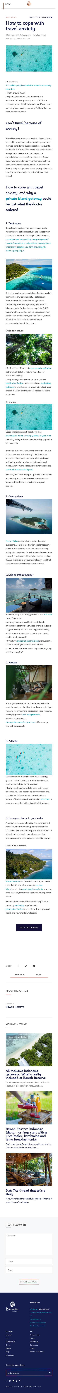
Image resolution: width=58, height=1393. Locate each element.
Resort (11, 1037)
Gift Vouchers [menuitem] (35, 1335)
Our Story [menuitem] (9, 1331)
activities (45, 799)
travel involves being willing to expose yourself (27, 239)
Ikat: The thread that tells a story (25, 1192)
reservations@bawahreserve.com (41, 1314)
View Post (28, 1052)
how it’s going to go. (15, 250)
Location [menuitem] (9, 1335)
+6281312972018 (43, 1309)
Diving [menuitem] (8, 1345)
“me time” (47, 614)
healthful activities (14, 383)
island (8, 889)
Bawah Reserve (23, 38)
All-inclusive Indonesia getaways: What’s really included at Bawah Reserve (26, 1074)
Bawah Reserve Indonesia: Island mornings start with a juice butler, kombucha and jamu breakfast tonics (26, 1134)
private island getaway (24, 198)
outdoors (10, 387)
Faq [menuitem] (7, 1338)
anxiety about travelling (28, 640)
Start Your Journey (29, 927)
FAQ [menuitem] (31, 1331)
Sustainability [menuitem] (10, 1342)
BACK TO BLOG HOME (40, 17)
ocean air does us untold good (19, 469)
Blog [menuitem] (7, 1352)
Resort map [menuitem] (34, 1342)
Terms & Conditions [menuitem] (37, 1352)
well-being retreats (31, 714)
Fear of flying (12, 541)
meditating (46, 383)
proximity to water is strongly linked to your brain (28, 435)
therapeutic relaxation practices (20, 722)
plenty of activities (14, 909)
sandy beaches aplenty (32, 889)
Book (8, 4)
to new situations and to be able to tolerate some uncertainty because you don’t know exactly (28, 245)
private (39, 885)
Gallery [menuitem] (8, 1348)
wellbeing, (19, 905)
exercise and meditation (40, 368)
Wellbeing (11, 17)
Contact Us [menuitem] (34, 1345)
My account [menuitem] (10, 1355)
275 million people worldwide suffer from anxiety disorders (28, 87)
